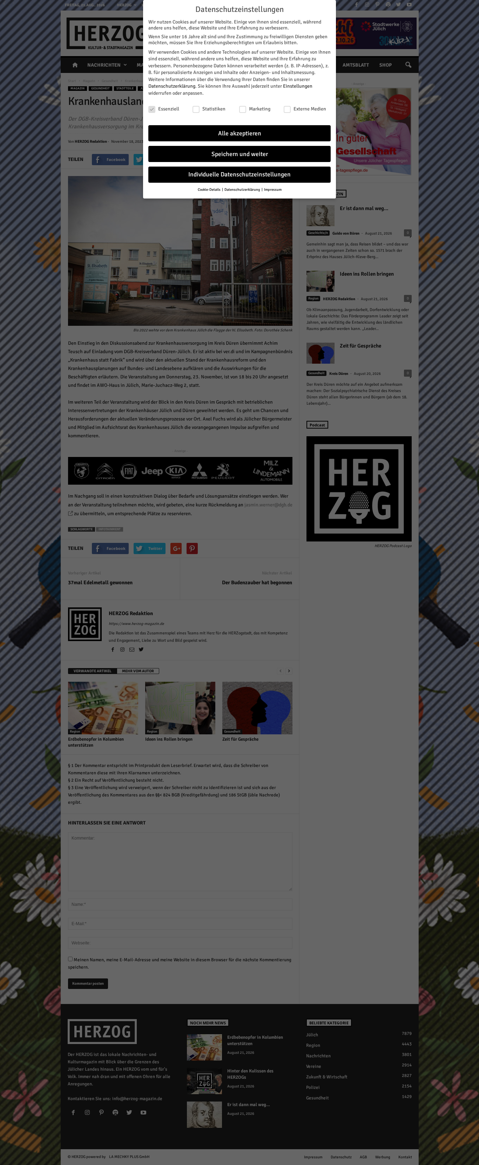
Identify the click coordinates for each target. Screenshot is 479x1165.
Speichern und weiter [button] (239, 154)
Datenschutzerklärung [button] (242, 189)
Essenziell (168, 109)
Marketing (259, 109)
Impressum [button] (273, 189)
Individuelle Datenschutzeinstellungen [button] (239, 174)
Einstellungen (297, 86)
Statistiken (213, 109)
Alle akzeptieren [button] (239, 133)
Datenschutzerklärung (171, 86)
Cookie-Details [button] (209, 189)
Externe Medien (310, 109)
